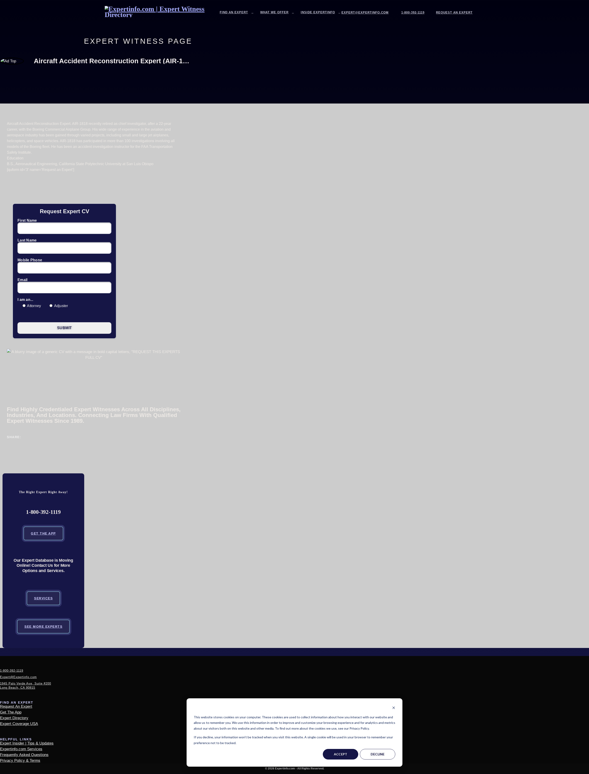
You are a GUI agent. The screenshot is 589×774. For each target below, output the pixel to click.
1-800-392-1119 (412, 12)
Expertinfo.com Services (21, 749)
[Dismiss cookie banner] (393, 708)
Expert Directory (14, 718)
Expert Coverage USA (19, 724)
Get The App (43, 533)
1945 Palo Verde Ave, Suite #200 (25, 685)
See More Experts (43, 626)
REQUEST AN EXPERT (454, 12)
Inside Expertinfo (318, 12)
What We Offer (274, 12)
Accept (340, 754)
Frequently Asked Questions (24, 755)
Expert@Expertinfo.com (365, 12)
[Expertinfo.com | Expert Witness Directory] (160, 14)
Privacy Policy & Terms (20, 760)
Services (43, 598)
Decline (378, 754)
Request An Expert (16, 706)
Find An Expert (234, 12)
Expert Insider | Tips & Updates (27, 743)
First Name (27, 220)
